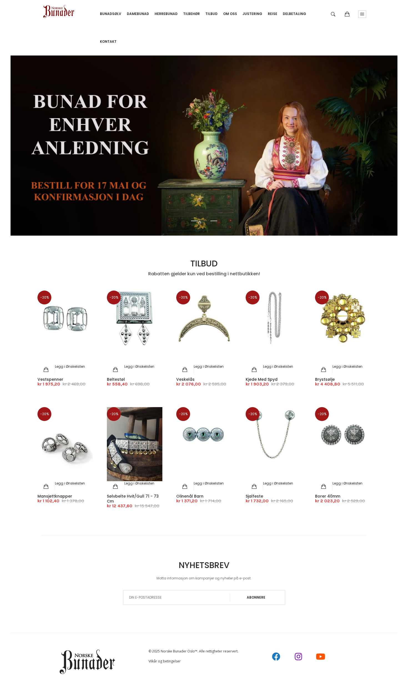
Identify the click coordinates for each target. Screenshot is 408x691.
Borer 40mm (327, 496)
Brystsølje (325, 379)
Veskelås (185, 379)
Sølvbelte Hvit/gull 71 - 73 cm (133, 498)
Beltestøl (116, 379)
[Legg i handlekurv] (46, 369)
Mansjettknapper (54, 496)
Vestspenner (50, 379)
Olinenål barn (189, 496)
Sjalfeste (254, 496)
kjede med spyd (262, 379)
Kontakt (108, 41)
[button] (70, 366)
